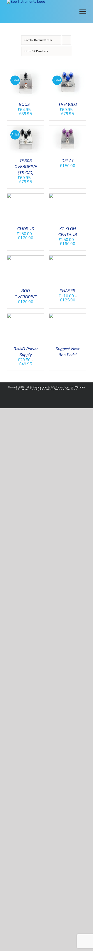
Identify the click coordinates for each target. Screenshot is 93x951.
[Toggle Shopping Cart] (53, 11)
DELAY (67, 160)
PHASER (67, 290)
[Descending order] (66, 40)
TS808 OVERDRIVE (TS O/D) (25, 166)
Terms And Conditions (65, 389)
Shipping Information (41, 389)
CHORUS (25, 229)
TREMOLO (67, 104)
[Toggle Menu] (82, 11)
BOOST (25, 104)
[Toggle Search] (67, 11)
